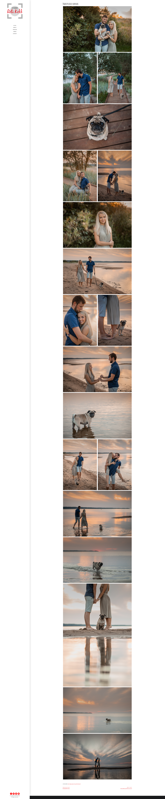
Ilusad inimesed (77, 784)
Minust (14, 27)
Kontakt (15, 33)
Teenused (15, 29)
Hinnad (14, 31)
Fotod (14, 25)
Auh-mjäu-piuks (71, 784)
